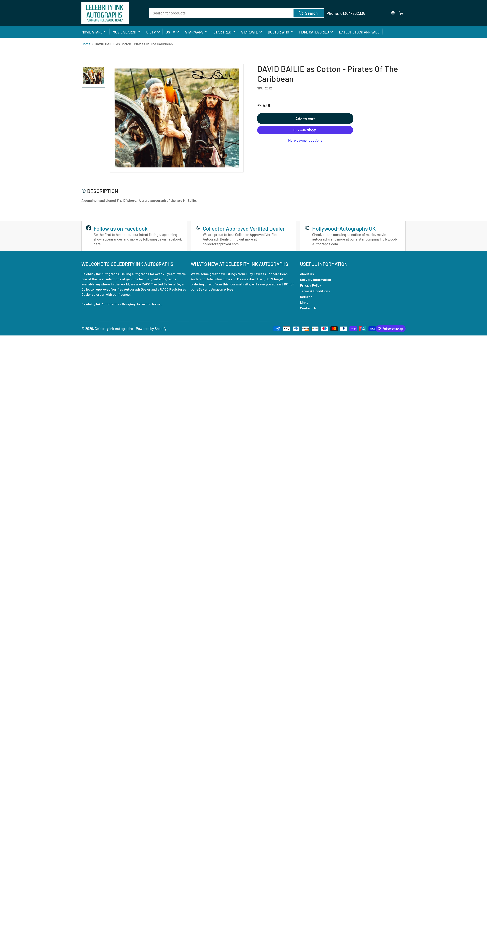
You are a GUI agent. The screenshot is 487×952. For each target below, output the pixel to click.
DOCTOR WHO (278, 32)
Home (85, 44)
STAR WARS (194, 32)
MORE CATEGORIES (314, 32)
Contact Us (308, 308)
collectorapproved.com (221, 244)
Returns (306, 297)
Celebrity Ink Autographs (114, 328)
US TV (170, 32)
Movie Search (124, 32)
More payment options (305, 140)
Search (311, 12)
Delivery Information (315, 279)
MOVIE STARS (92, 32)
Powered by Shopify (151, 328)
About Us (307, 274)
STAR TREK (222, 32)
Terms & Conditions (315, 291)
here (97, 244)
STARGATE (249, 32)
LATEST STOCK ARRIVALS (359, 32)
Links (304, 302)
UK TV (151, 32)
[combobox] (236, 13)
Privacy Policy (310, 285)
